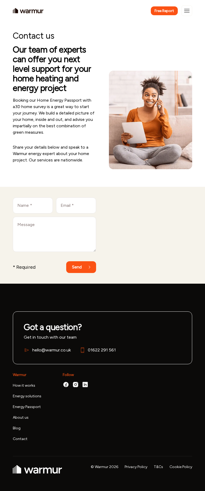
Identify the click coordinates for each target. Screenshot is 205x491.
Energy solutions (27, 396)
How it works (24, 385)
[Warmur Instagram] (75, 384)
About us (21, 417)
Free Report (164, 11)
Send (77, 267)
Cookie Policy (180, 467)
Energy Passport (27, 407)
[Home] (28, 10)
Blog (17, 428)
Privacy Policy (136, 467)
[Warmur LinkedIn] (85, 384)
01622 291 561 (102, 350)
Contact (20, 439)
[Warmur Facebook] (66, 384)
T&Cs (158, 467)
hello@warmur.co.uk (51, 350)
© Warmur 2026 (104, 467)
